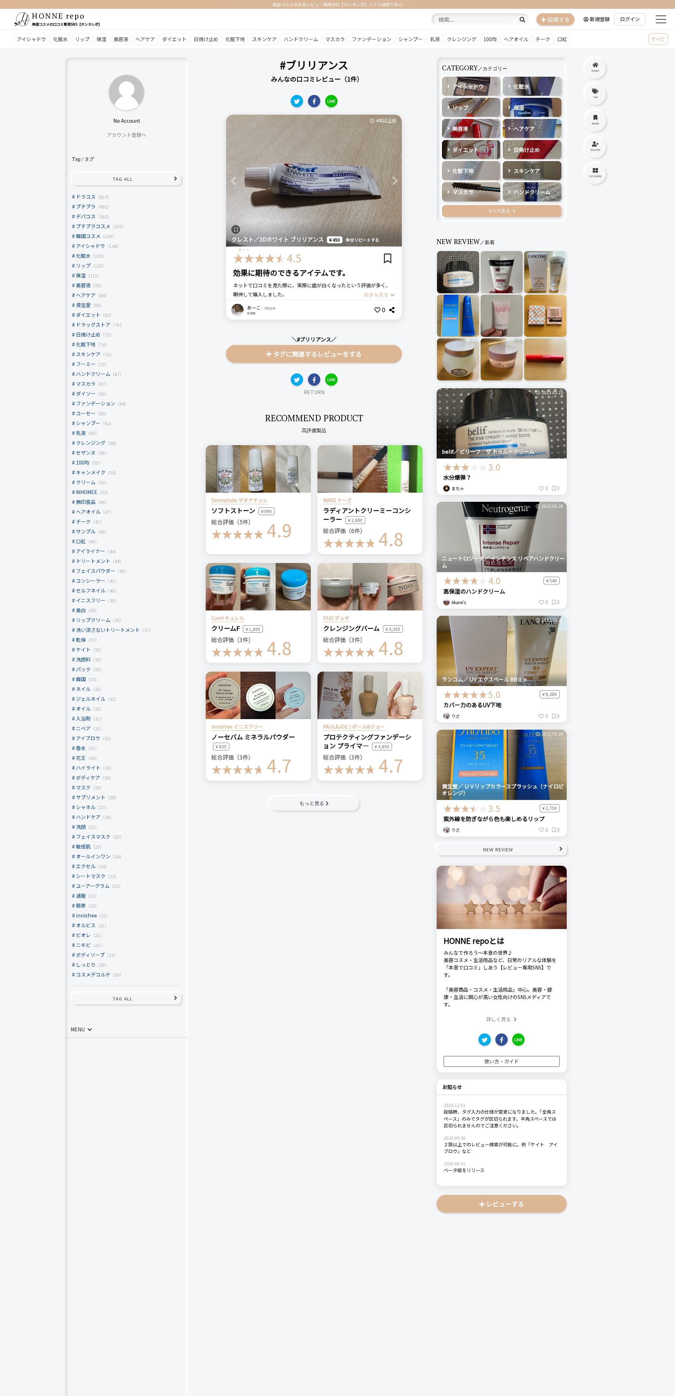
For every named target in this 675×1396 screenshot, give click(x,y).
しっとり (86, 964)
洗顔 (81, 826)
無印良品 (86, 501)
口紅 (562, 39)
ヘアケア (145, 39)
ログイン (630, 19)
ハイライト (88, 767)
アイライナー (90, 550)
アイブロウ (88, 737)
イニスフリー (90, 599)
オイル (83, 708)
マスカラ (335, 39)
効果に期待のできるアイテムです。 (291, 272)
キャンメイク (90, 471)
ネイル (83, 688)
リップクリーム (93, 619)
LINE (331, 101)
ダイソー (86, 393)
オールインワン (93, 855)
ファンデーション (371, 39)
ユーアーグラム (93, 885)
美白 (81, 609)
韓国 (81, 678)
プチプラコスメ (93, 225)
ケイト (83, 649)
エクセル (86, 865)
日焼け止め (206, 39)
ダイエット (174, 39)
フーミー (86, 363)
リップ (82, 39)
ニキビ (83, 944)
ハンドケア (88, 816)
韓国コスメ (88, 235)
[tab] (126, 1029)
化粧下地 (235, 39)
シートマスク (90, 875)
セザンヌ (86, 452)
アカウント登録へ (126, 134)
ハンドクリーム (301, 39)
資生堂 (83, 304)
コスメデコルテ (93, 974)
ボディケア (88, 777)
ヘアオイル (516, 39)
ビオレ (83, 934)
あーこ (254, 307)
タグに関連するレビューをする (317, 353)
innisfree (86, 914)
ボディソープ (90, 954)
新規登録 (600, 19)
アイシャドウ (31, 39)
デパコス (86, 215)
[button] (233, 180)
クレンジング (461, 39)
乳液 (435, 39)
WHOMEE (86, 491)
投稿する (558, 19)
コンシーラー (90, 580)
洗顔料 (83, 658)
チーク (542, 39)
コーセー (86, 412)
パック (83, 668)
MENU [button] (78, 1029)
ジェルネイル (90, 698)
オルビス (86, 924)
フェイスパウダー (95, 570)
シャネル (86, 806)
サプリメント (90, 796)
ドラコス (86, 196)
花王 (81, 757)
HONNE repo (58, 16)
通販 (81, 895)
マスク (83, 786)
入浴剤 (83, 718)
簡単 (81, 905)
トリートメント (93, 560)
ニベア (83, 727)
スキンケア (264, 39)
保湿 (102, 39)
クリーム (86, 481)
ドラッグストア (93, 324)
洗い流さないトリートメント (108, 629)
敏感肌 (83, 846)
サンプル (86, 530)
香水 (81, 747)
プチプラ (86, 206)
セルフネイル (90, 590)
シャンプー (410, 39)
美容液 (121, 39)
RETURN (314, 392)
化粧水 (60, 39)
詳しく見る (498, 1019)
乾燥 (81, 639)
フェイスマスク (93, 836)
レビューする (505, 1203)
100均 (490, 39)
